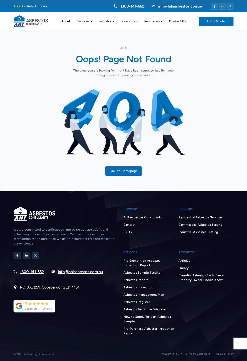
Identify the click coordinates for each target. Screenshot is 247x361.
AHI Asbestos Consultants (143, 217)
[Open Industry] (113, 21)
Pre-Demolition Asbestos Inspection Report (142, 263)
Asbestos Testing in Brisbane (145, 309)
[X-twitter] (230, 6)
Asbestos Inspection (138, 287)
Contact (130, 224)
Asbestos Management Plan (144, 294)
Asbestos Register (137, 302)
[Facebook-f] (214, 6)
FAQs (128, 232)
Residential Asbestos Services (200, 217)
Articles (184, 260)
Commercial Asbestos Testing (200, 224)
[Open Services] (91, 21)
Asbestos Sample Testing (142, 272)
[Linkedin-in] (222, 6)
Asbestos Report (136, 280)
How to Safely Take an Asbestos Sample (147, 319)
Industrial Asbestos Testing (198, 232)
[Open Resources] (162, 21)
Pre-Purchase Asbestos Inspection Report (149, 331)
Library (183, 268)
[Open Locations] (137, 21)
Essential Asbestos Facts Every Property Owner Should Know (201, 277)
